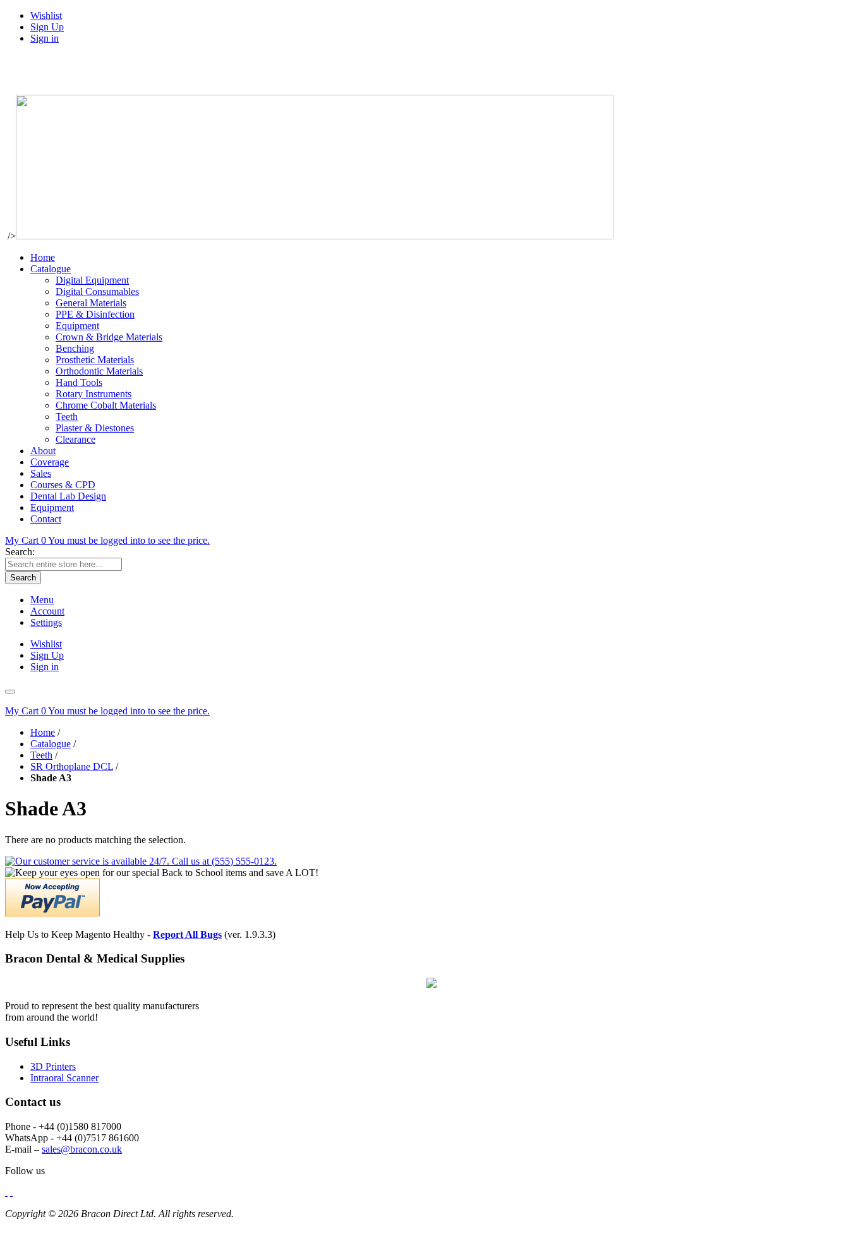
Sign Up (47, 26)
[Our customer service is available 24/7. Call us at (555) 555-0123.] (141, 861)
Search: (20, 551)
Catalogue (50, 743)
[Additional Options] (52, 913)
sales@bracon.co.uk (82, 1149)
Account (47, 611)
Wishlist (46, 15)
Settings (46, 622)
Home (42, 732)
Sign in (44, 38)
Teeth (41, 755)
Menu (42, 599)
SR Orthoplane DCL (71, 766)
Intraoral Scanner (64, 1077)
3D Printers (53, 1066)
